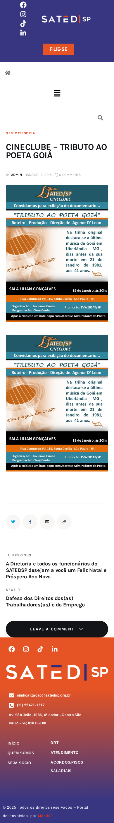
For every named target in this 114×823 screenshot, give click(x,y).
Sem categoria (20, 133)
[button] (57, 94)
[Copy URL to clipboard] (64, 522)
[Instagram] (23, 14)
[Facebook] (23, 4)
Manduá (45, 816)
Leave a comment (53, 629)
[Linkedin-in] (23, 33)
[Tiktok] (23, 23)
